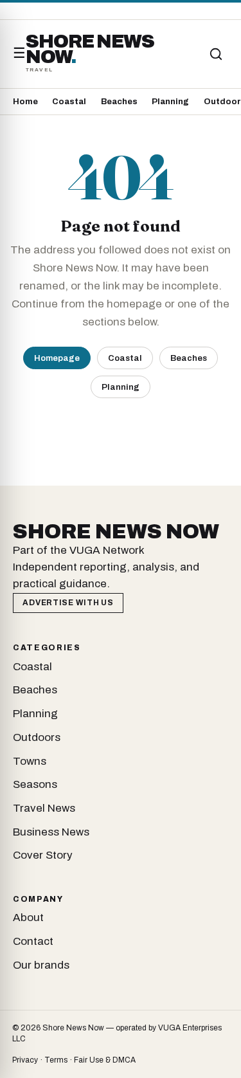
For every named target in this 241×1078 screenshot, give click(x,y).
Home (25, 101)
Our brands (41, 965)
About (28, 917)
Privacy (25, 1059)
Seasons (35, 784)
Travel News (44, 808)
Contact (33, 941)
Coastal (69, 101)
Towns (29, 761)
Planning (170, 101)
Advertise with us (67, 602)
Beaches (119, 101)
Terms (55, 1059)
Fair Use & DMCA (105, 1059)
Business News (51, 832)
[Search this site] (216, 54)
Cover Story (43, 855)
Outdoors (36, 737)
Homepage (57, 358)
